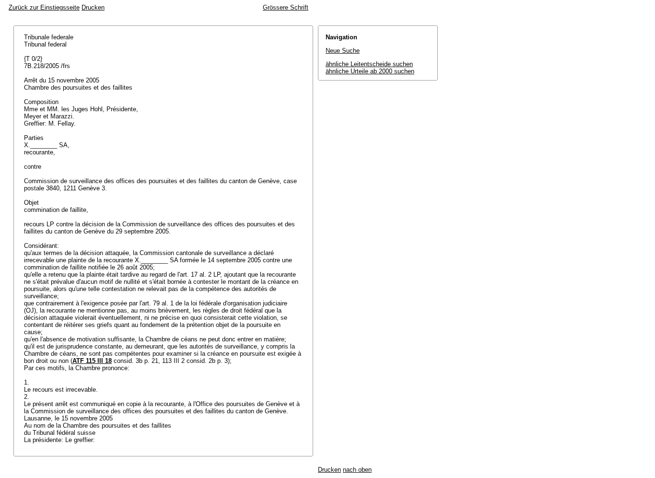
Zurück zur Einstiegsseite (44, 7)
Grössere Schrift (285, 7)
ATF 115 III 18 (92, 360)
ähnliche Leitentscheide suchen (369, 64)
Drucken (93, 7)
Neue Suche (343, 50)
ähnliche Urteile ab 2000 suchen (370, 71)
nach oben (357, 469)
